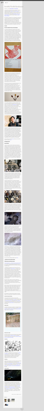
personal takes (11, 302)
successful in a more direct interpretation (14, 365)
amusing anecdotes (12, 387)
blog (3, 0)
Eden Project (16, 11)
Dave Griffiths (16, 8)
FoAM (11, 11)
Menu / (6, 2)
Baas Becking (14, 104)
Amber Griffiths (12, 8)
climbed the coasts (12, 335)
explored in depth (8, 388)
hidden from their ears (8, 300)
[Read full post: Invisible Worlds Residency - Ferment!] (6, 400)
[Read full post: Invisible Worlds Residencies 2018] (9, 400)
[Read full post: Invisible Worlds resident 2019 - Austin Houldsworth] (13, 400)
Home (1, 0)
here (17, 257)
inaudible (18, 300)
